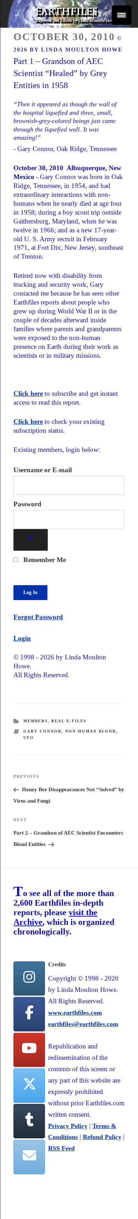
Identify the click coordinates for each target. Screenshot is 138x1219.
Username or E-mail (42, 470)
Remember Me (44, 559)
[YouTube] (29, 1050)
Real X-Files (68, 721)
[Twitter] (29, 1085)
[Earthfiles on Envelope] (29, 1157)
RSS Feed (61, 1148)
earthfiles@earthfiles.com (83, 1023)
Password (27, 504)
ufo (28, 737)
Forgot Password (38, 617)
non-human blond (90, 731)
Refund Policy (102, 1136)
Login (22, 638)
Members (35, 721)
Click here (28, 393)
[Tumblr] (29, 1121)
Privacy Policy (67, 1125)
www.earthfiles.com (75, 1012)
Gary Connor (42, 731)
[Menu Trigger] (121, 15)
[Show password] (30, 540)
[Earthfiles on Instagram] (29, 978)
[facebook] (29, 1014)
